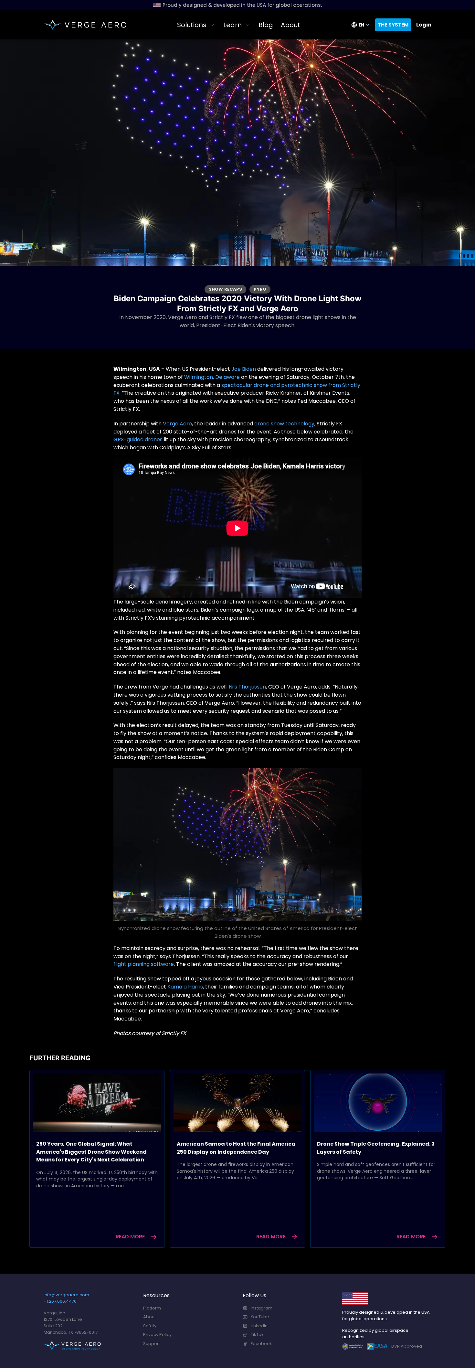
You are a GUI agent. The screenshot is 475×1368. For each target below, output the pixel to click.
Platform (152, 1308)
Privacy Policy (157, 1334)
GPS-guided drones (138, 439)
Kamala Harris (185, 986)
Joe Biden (243, 369)
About (290, 24)
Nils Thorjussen (247, 686)
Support (151, 1344)
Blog (266, 24)
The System (393, 24)
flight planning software (143, 964)
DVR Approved (406, 1346)
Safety (149, 1326)
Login (423, 24)
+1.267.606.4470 (60, 1301)
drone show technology (284, 423)
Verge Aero (177, 423)
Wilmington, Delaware (212, 377)
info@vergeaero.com (66, 1295)
